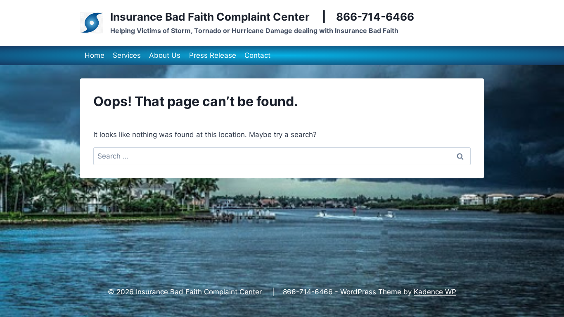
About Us (164, 55)
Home (94, 55)
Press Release (212, 55)
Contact (257, 55)
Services (127, 55)
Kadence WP (435, 292)
